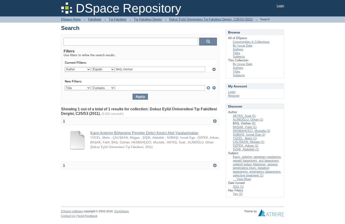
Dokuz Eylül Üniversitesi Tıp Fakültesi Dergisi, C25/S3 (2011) (211, 19)
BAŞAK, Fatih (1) (245, 127)
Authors (238, 49)
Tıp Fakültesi (117, 19)
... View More (242, 179)
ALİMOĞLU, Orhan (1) (248, 119)
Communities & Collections (251, 42)
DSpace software (72, 211)
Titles (236, 53)
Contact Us (68, 216)
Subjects (239, 56)
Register (233, 95)
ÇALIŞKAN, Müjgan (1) (248, 142)
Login (280, 5)
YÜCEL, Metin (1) (245, 138)
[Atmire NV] (271, 214)
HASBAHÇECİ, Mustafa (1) (251, 131)
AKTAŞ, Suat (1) (244, 116)
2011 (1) (238, 186)
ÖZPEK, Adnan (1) (245, 145)
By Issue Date (242, 45)
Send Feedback (87, 216)
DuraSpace (121, 211)
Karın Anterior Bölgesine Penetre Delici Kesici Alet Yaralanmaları (144, 133)
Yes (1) (237, 194)
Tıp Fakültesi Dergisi (148, 19)
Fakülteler (94, 19)
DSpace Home (71, 19)
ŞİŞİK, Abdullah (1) (246, 149)
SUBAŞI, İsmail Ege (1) (249, 134)
